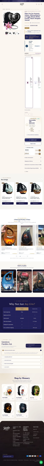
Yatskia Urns (8, 460)
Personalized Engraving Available (32, 168)
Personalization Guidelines (33, 134)
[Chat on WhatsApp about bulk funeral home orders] (41, 462)
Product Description (29, 157)
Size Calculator (36, 437)
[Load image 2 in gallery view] (10, 33)
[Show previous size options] (38, 110)
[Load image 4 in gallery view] (17, 33)
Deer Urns (8, 9)
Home (4, 9)
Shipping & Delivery (29, 161)
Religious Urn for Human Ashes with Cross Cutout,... (21, 198)
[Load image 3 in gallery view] (14, 33)
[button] (2, 4)
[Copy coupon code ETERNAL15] (40, 150)
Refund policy (20, 460)
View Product (7, 203)
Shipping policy (38, 460)
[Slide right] (21, 33)
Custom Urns (36, 431)
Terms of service (32, 460)
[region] (22, 194)
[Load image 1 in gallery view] (6, 33)
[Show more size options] (40, 110)
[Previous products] (39, 179)
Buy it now (33, 143)
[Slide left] (4, 33)
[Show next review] (27, 256)
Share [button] (27, 171)
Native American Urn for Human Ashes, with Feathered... (7, 198)
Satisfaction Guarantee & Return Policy (33, 164)
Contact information (38, 461)
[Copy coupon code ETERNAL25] (40, 154)
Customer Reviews (35, 435)
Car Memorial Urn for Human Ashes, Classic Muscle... (34, 198)
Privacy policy (26, 460)
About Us (35, 429)
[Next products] (42, 179)
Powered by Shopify (14, 460)
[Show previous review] (17, 256)
